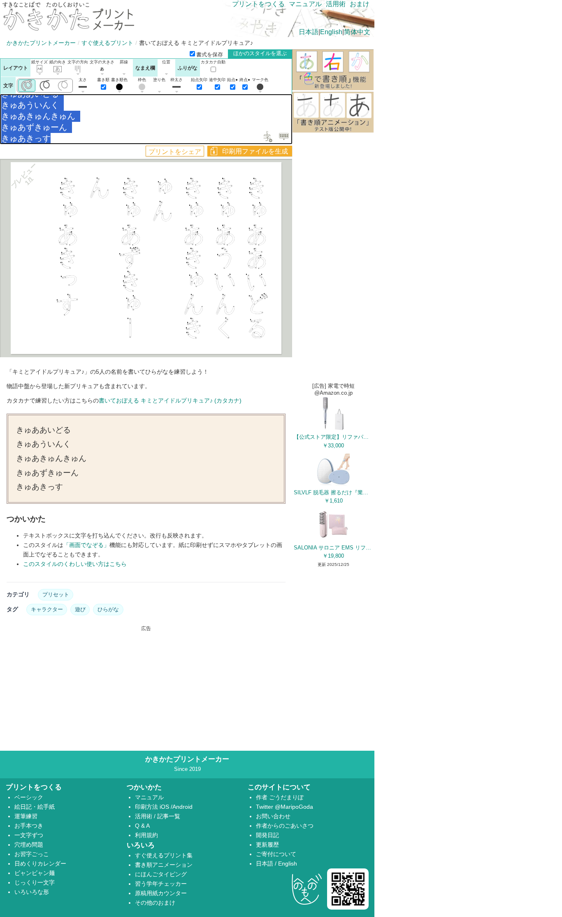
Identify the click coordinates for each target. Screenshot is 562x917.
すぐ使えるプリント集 (164, 855)
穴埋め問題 (28, 844)
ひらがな (108, 609)
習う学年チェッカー (161, 883)
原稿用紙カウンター (161, 893)
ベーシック (28, 797)
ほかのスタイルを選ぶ (260, 53)
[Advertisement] (146, 689)
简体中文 (357, 31)
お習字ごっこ (31, 854)
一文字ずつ (28, 835)
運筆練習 (25, 816)
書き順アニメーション (164, 864)
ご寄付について (276, 854)
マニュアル (305, 3)
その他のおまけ (155, 902)
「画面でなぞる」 (86, 545)
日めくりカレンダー (40, 863)
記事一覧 (168, 816)
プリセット (55, 594)
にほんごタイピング (161, 874)
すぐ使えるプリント (107, 43)
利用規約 (146, 835)
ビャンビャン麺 (34, 873)
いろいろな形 (31, 892)
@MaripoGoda (294, 806)
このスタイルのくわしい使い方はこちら (75, 564)
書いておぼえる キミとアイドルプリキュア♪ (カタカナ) (170, 400)
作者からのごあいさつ (285, 825)
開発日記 (267, 835)
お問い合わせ (273, 816)
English (331, 31)
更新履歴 (267, 844)
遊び (80, 609)
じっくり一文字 (34, 882)
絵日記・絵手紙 (34, 806)
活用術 (336, 3)
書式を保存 (209, 54)
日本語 (308, 31)
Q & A (142, 825)
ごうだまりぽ (286, 797)
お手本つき (28, 825)
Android (182, 806)
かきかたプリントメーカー (41, 43)
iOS (165, 806)
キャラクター (47, 609)
